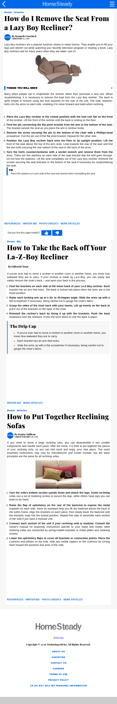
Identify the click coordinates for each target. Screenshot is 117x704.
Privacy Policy (58, 680)
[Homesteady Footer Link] (58, 627)
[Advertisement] (30, 200)
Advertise (58, 657)
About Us (58, 652)
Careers (58, 669)
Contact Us (58, 663)
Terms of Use (59, 674)
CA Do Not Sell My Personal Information (58, 686)
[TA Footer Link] (58, 637)
